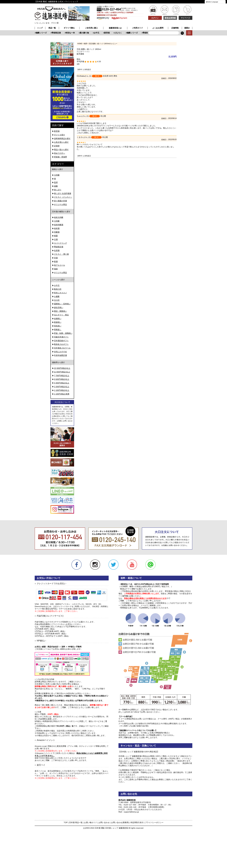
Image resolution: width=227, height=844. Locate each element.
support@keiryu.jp (131, 812)
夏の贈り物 (79, 33)
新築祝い (57, 322)
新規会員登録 (170, 18)
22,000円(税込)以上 (62, 368)
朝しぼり (57, 190)
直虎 (56, 182)
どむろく (113, 33)
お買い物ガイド (90, 822)
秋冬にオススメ (60, 293)
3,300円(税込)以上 (61, 383)
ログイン (155, 18)
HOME (79, 44)
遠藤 (56, 186)
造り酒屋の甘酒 (60, 201)
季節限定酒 (51, 33)
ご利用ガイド (137, 28)
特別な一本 (65, 33)
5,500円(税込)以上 (61, 379)
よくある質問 (157, 28)
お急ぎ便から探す (61, 142)
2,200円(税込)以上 (61, 387)
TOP (66, 822)
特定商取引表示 (137, 822)
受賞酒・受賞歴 (60, 157)
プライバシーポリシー (154, 822)
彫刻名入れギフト (61, 344)
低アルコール (59, 265)
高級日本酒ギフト (61, 337)
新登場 (102, 33)
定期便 (57, 146)
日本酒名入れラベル (62, 348)
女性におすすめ (60, 352)
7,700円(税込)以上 (61, 375)
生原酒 (57, 250)
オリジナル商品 (60, 204)
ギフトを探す (59, 135)
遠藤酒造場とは (115, 28)
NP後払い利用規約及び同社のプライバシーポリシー (56, 721)
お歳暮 (57, 296)
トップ (40, 28)
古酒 (56, 239)
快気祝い (57, 326)
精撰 (85, 44)
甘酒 (56, 258)
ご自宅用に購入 (91, 28)
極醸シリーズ (36, 33)
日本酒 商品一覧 (75, 822)
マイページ (185, 18)
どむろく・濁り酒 (61, 254)
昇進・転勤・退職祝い (63, 333)
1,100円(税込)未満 (61, 394)
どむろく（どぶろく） (63, 197)
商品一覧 (52, 28)
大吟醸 (57, 175)
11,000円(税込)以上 (62, 372)
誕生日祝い (58, 307)
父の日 (57, 300)
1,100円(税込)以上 (61, 390)
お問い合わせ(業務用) (120, 822)
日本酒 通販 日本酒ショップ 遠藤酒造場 (111, 828)
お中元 (91, 33)
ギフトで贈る (69, 28)
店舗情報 (175, 28)
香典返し (57, 330)
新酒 (56, 261)
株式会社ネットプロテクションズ (67, 716)
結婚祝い (57, 318)
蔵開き (187, 28)
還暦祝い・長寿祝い (62, 304)
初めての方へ (59, 153)
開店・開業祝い (60, 311)
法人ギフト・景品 (61, 315)
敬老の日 (57, 289)
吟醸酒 (57, 232)
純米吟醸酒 (58, 225)
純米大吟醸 (58, 217)
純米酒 (57, 228)
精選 (56, 236)
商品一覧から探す (61, 149)
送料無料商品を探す (62, 138)
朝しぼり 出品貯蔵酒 (62, 193)
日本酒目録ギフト (61, 341)
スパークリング (60, 243)
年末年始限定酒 (60, 355)
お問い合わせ (104, 822)
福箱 (56, 269)
